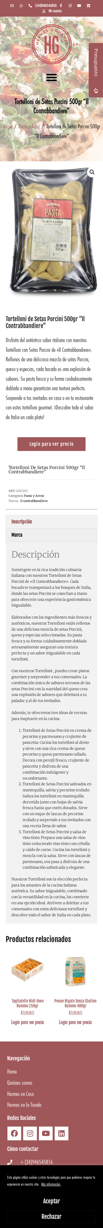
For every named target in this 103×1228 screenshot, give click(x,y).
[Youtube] (46, 1133)
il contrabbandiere (34, 501)
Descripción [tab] (21, 522)
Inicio (7, 126)
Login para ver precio (27, 1022)
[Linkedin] (61, 1133)
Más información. (51, 1184)
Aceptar (51, 1201)
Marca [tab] (16, 535)
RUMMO (27, 1012)
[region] (51, 1196)
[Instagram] (30, 1133)
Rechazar (51, 1216)
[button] (51, 77)
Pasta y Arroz (29, 126)
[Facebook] (14, 1133)
